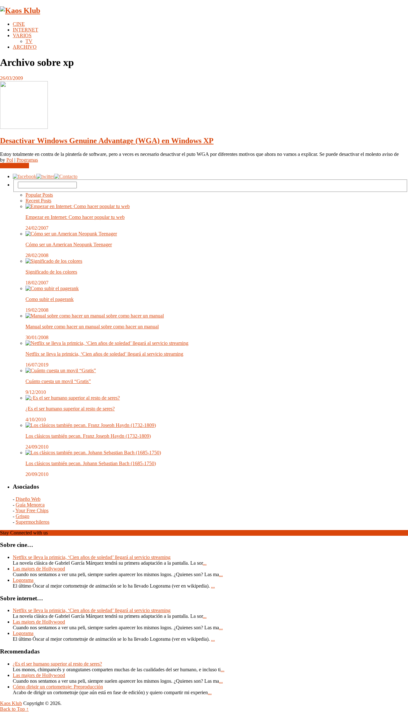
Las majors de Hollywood (39, 568)
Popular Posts (39, 195)
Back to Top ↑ (14, 709)
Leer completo (14, 165)
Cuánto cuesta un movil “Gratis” (58, 381)
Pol (9, 160)
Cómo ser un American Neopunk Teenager (69, 244)
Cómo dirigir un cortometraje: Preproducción (58, 686)
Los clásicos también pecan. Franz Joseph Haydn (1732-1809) (88, 436)
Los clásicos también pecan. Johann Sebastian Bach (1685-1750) (91, 463)
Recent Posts (38, 200)
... (205, 563)
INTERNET (25, 29)
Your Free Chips (31, 510)
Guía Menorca (30, 504)
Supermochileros (32, 522)
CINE (19, 24)
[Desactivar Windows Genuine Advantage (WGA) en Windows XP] (204, 105)
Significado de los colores (51, 272)
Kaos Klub (11, 703)
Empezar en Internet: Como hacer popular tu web (75, 217)
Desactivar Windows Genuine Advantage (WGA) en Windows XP (107, 140)
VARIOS (22, 35)
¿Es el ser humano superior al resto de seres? (70, 408)
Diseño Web (28, 499)
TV (29, 41)
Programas (27, 160)
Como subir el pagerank (50, 299)
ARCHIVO (25, 47)
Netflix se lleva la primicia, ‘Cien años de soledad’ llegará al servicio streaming (104, 354)
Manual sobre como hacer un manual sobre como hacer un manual (92, 326)
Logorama (23, 580)
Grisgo (22, 516)
